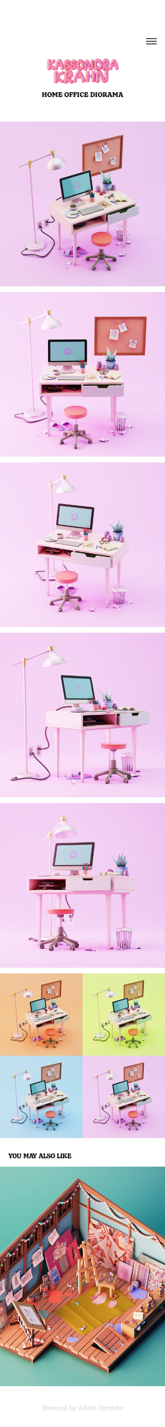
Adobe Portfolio (100, 1407)
